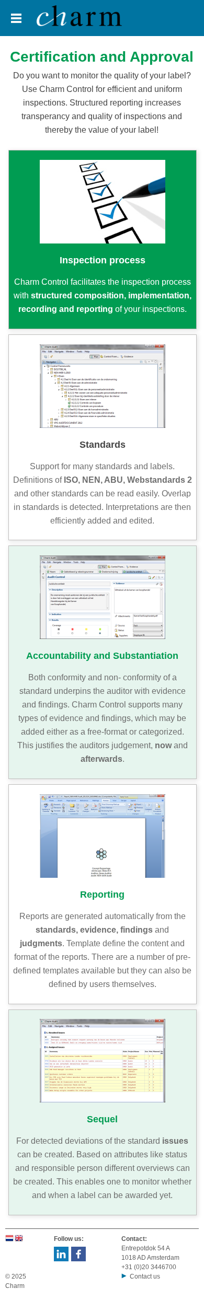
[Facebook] (78, 1259)
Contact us (145, 1276)
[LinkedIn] (61, 1259)
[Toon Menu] (16, 18)
